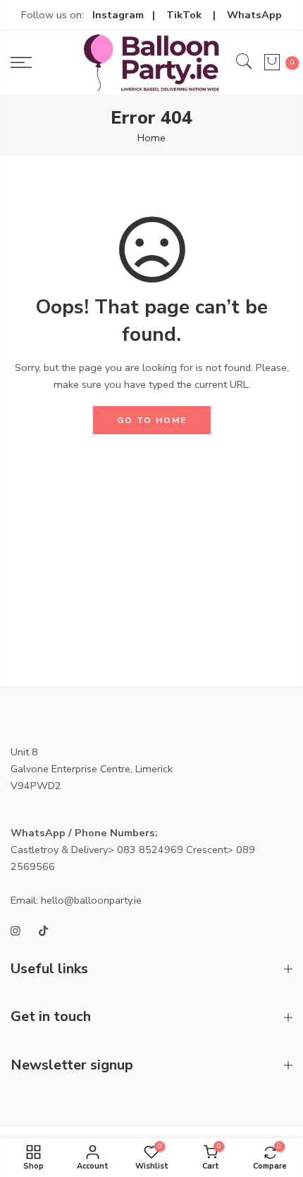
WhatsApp (254, 15)
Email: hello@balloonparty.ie (76, 900)
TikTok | (196, 15)
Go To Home (152, 420)
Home (151, 138)
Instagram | (129, 15)
